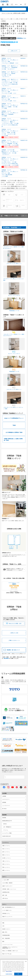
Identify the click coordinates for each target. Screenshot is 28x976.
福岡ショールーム (6, 870)
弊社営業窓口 (6, 658)
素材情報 (4, 817)
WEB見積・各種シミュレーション (9, 889)
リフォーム (5, 830)
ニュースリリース (6, 805)
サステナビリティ (6, 799)
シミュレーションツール (7, 944)
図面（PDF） (5, 932)
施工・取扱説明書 (6, 938)
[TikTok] (21, 788)
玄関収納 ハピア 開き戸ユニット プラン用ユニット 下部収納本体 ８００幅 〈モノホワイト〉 (10, 67)
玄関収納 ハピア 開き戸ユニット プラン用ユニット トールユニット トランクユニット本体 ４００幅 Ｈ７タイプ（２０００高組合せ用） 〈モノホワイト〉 (10, 82)
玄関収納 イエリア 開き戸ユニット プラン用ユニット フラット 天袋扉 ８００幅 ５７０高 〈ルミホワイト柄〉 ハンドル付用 (10, 132)
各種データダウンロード (7, 885)
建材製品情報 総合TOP (7, 820)
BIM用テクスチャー (6, 929)
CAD (3, 925)
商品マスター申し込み (6, 953)
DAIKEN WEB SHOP (6, 836)
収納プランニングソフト (7, 916)
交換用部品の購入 (6, 892)
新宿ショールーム (6, 854)
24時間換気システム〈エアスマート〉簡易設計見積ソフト (10, 948)
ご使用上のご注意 (14, 632)
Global (5, 808)
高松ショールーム (6, 867)
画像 (3, 922)
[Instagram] (8, 788)
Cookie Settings (9, 973)
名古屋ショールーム (6, 858)
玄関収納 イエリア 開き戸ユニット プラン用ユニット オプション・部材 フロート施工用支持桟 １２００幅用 (10, 173)
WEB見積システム (6, 913)
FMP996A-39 (23, 170)
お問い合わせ (5, 898)
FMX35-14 (22, 96)
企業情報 (4, 796)
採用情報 (4, 802)
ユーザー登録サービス (6, 910)
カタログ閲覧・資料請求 (7, 882)
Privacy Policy (9, 971)
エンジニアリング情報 (6, 833)
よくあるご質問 (5, 879)
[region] (14, 967)
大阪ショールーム (6, 861)
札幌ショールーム (6, 845)
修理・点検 (4, 895)
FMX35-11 (22, 88)
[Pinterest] (17, 788)
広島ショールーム (6, 864)
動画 (3, 941)
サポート (4, 876)
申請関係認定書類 (6, 935)
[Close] (25, 961)
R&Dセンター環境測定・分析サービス (10, 950)
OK (18, 973)
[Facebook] (4, 788)
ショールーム (5, 842)
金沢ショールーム (6, 851)
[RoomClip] (25, 788)
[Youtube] (12, 788)
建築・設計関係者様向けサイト (8, 907)
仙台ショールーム (6, 848)
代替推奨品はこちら (21, 38)
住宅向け (5, 823)
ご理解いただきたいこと (14, 640)
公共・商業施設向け (7, 826)
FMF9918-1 (23, 58)
